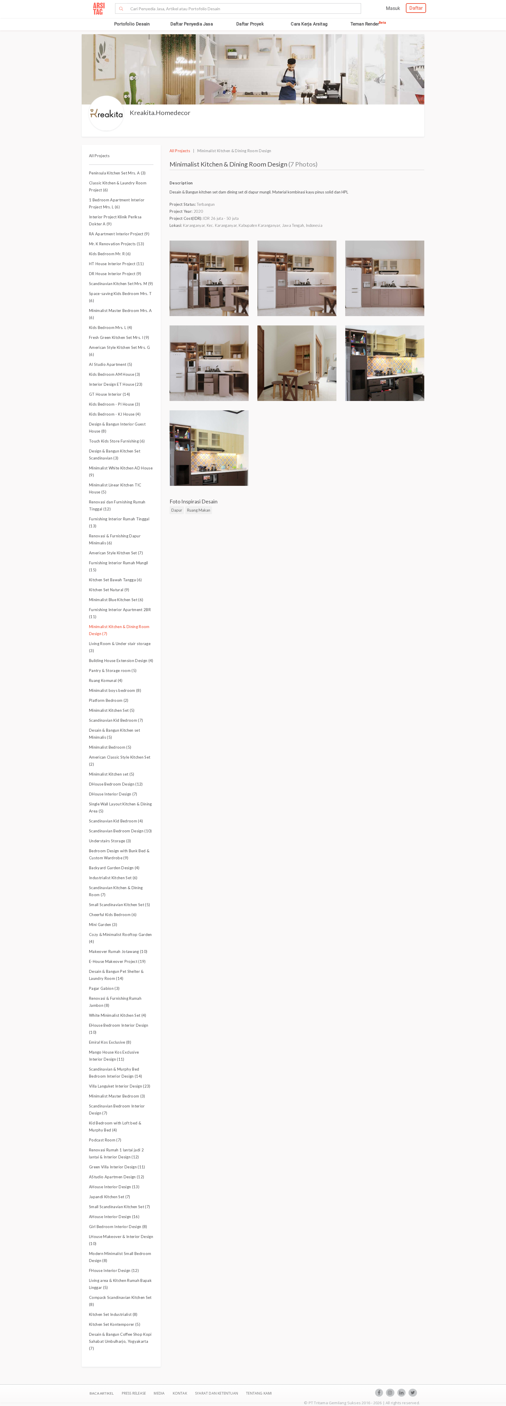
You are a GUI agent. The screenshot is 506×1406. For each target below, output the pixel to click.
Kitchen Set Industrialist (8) (113, 1314)
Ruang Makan (198, 510)
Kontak (180, 1393)
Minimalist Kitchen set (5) (111, 774)
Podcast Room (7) (105, 1140)
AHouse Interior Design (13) (114, 1186)
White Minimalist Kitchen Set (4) (117, 1015)
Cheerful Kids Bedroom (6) (112, 914)
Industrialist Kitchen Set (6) (113, 877)
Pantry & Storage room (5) (112, 670)
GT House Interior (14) (109, 394)
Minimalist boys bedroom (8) (115, 690)
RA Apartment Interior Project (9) (119, 234)
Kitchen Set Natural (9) (109, 589)
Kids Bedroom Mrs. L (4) (110, 327)
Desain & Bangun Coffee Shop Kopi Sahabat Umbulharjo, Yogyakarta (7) (120, 1341)
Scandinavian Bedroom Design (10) (120, 831)
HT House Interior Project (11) (116, 263)
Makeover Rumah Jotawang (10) (118, 951)
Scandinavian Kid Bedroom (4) (116, 821)
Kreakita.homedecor (160, 112)
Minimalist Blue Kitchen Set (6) (116, 599)
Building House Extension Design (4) (121, 660)
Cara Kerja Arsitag (309, 24)
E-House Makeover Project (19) (117, 961)
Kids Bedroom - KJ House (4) (115, 414)
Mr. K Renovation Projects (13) (116, 243)
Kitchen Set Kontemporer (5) (114, 1324)
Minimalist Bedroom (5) (110, 747)
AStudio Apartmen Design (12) (116, 1176)
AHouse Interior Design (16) (114, 1216)
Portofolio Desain (132, 24)
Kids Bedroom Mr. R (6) (110, 253)
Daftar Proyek (250, 24)
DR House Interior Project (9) (115, 273)
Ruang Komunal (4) (106, 680)
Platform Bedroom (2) (109, 700)
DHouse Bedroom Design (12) (116, 784)
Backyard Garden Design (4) (114, 867)
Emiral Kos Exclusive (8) (110, 1042)
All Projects (99, 155)
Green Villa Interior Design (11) (117, 1167)
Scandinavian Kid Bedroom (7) (116, 720)
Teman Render (368, 24)
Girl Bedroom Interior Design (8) (118, 1226)
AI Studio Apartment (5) (110, 364)
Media (159, 1393)
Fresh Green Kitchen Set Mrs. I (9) (119, 337)
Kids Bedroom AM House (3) (114, 374)
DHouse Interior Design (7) (113, 794)
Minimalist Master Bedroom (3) (117, 1096)
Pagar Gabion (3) (104, 988)
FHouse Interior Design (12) (114, 1270)
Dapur (176, 510)
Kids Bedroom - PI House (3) (114, 404)
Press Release (134, 1393)
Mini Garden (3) (103, 924)
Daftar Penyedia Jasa (191, 24)
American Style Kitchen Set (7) (116, 553)
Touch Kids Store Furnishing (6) (117, 441)
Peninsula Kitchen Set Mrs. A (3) (117, 173)
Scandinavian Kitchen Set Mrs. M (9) (121, 283)
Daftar (416, 8)
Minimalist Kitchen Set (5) (112, 710)
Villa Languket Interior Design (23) (120, 1086)
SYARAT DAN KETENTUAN (217, 1393)
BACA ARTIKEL (102, 1393)
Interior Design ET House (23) (116, 384)
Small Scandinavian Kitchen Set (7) (119, 1206)
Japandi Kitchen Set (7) (109, 1196)
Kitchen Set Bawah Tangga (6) (115, 579)
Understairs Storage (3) (110, 841)
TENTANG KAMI (259, 1393)
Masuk (393, 8)
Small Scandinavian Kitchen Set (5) (119, 904)
